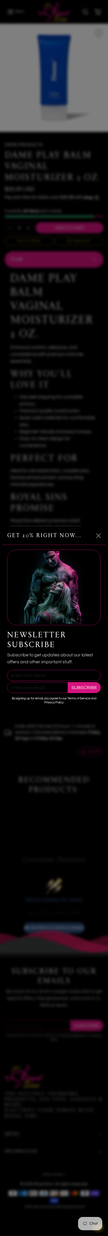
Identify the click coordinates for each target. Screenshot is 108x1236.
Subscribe (84, 687)
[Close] (98, 535)
